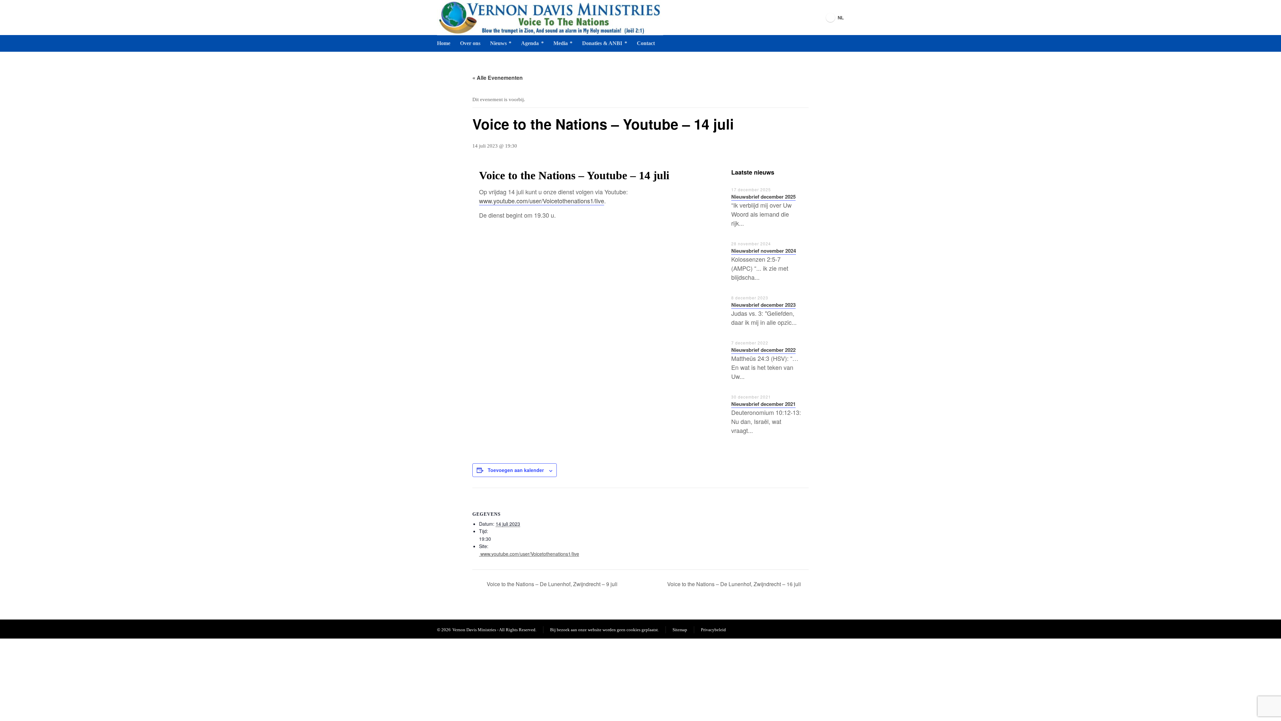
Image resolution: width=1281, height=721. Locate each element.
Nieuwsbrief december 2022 (763, 349)
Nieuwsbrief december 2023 (763, 304)
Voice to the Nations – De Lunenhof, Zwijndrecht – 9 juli (551, 584)
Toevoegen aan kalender (516, 470)
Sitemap (680, 629)
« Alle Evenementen (497, 77)
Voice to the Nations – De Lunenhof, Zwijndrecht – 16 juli (734, 584)
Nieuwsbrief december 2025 (763, 196)
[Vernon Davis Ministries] (550, 17)
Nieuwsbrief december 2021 (763, 404)
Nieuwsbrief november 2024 (763, 250)
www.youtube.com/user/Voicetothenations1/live (541, 200)
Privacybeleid (713, 629)
